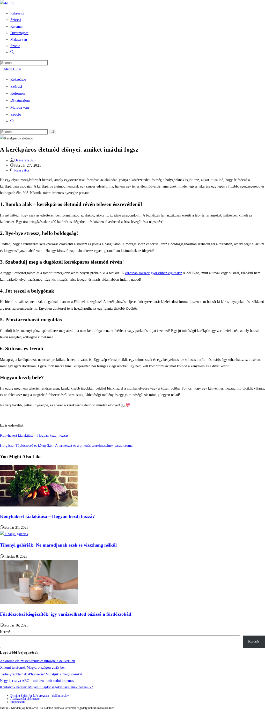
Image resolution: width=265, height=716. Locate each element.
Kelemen (17, 93)
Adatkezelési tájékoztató (25, 698)
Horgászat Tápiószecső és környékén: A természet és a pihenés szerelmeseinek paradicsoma (66, 446)
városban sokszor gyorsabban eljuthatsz (153, 273)
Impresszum (17, 702)
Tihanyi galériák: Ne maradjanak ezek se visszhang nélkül (58, 545)
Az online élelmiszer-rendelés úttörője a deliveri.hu (37, 661)
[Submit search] (52, 131)
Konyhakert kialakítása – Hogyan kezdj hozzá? (34, 435)
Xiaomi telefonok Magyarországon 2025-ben (32, 667)
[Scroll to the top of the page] (1, 713)
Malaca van (19, 107)
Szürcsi (16, 86)
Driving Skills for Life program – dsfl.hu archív (39, 695)
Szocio (15, 114)
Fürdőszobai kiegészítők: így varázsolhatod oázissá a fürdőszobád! (66, 614)
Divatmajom (20, 100)
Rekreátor (18, 79)
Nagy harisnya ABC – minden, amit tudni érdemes (37, 681)
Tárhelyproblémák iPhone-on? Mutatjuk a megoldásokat (41, 674)
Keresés (5, 632)
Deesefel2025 (25, 160)
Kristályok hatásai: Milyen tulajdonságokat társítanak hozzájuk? (46, 687)
